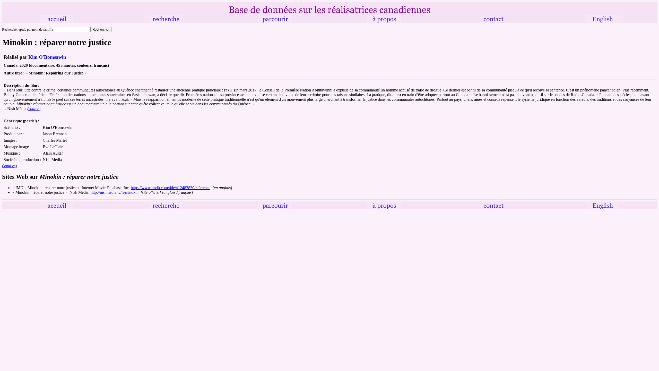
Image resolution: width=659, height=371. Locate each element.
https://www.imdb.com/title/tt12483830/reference (170, 187)
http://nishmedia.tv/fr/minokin (114, 192)
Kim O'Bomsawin (47, 57)
